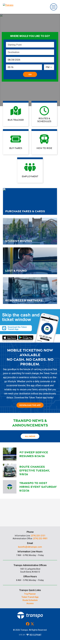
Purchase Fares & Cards (25, 211)
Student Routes (18, 241)
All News (30, 436)
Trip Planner (30, 594)
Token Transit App (30, 597)
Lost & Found (16, 270)
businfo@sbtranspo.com (30, 547)
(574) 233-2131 (38, 535)
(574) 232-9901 (40, 538)
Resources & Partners (23, 300)
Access (30, 603)
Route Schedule (30, 600)
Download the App (30, 405)
